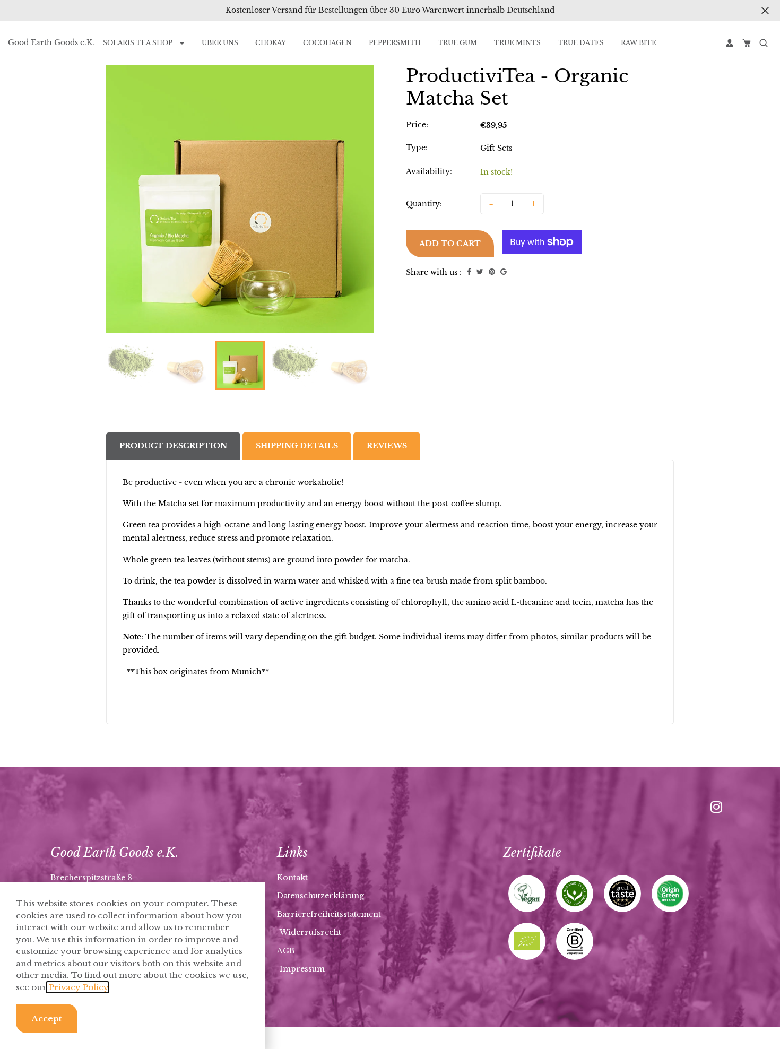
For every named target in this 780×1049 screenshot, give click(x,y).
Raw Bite (638, 43)
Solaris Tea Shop (138, 43)
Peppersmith (395, 43)
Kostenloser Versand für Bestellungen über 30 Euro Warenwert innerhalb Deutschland (390, 10)
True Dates (581, 43)
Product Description (173, 445)
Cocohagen (327, 43)
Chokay (270, 43)
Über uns (220, 43)
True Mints (517, 43)
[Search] (764, 43)
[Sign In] (730, 43)
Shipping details (297, 445)
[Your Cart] (747, 43)
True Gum (457, 43)
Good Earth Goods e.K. (51, 42)
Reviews (387, 445)
